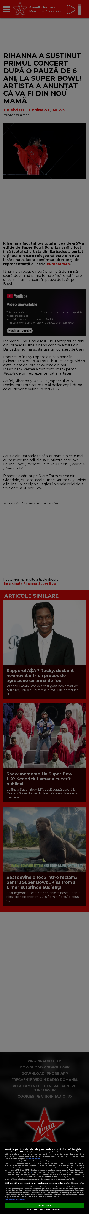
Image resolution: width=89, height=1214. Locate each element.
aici (32, 1172)
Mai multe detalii (33, 1159)
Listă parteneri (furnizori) (15, 1200)
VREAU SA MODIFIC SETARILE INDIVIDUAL (45, 1210)
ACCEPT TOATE (44, 1205)
